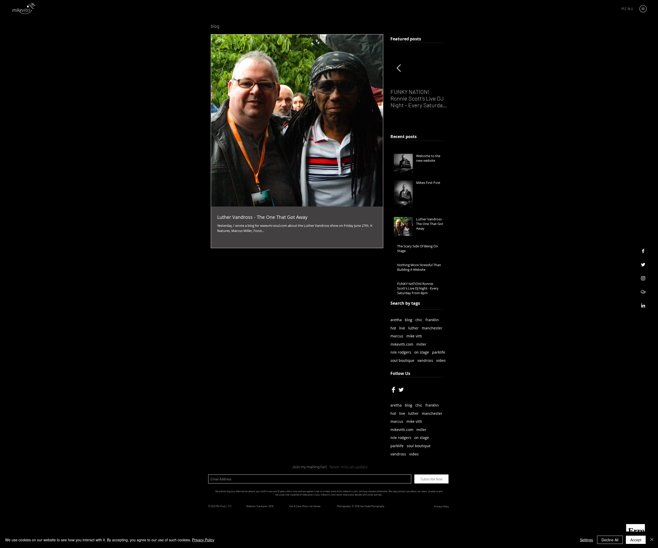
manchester (432, 328)
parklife (438, 352)
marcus (396, 336)
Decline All (609, 539)
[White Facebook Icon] (643, 251)
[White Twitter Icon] (643, 264)
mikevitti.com (401, 344)
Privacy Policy (203, 539)
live (402, 328)
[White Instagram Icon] (643, 278)
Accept (635, 539)
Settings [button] (586, 539)
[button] (643, 8)
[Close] (652, 540)
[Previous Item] (398, 69)
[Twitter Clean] (401, 390)
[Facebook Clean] (393, 390)
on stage (421, 352)
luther (413, 328)
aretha (396, 319)
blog (408, 319)
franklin (432, 319)
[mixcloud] (643, 292)
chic (418, 319)
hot (393, 328)
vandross (425, 360)
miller (421, 344)
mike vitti (414, 336)
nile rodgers (400, 352)
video (440, 360)
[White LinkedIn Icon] (643, 305)
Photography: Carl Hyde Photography (361, 506)
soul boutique (402, 360)
